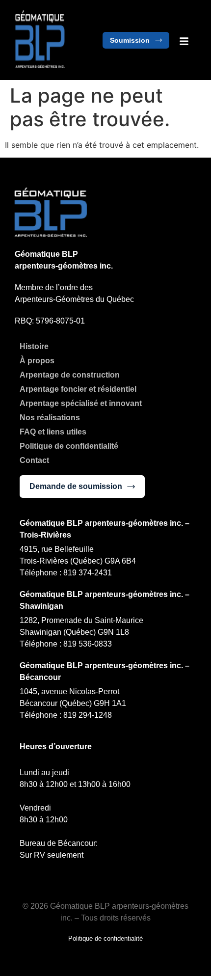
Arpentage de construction (70, 375)
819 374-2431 (88, 573)
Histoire (34, 346)
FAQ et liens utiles (53, 432)
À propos (37, 360)
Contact (34, 460)
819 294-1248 (87, 715)
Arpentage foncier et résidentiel (78, 389)
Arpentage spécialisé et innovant (81, 403)
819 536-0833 (87, 644)
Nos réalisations (50, 417)
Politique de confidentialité (69, 446)
